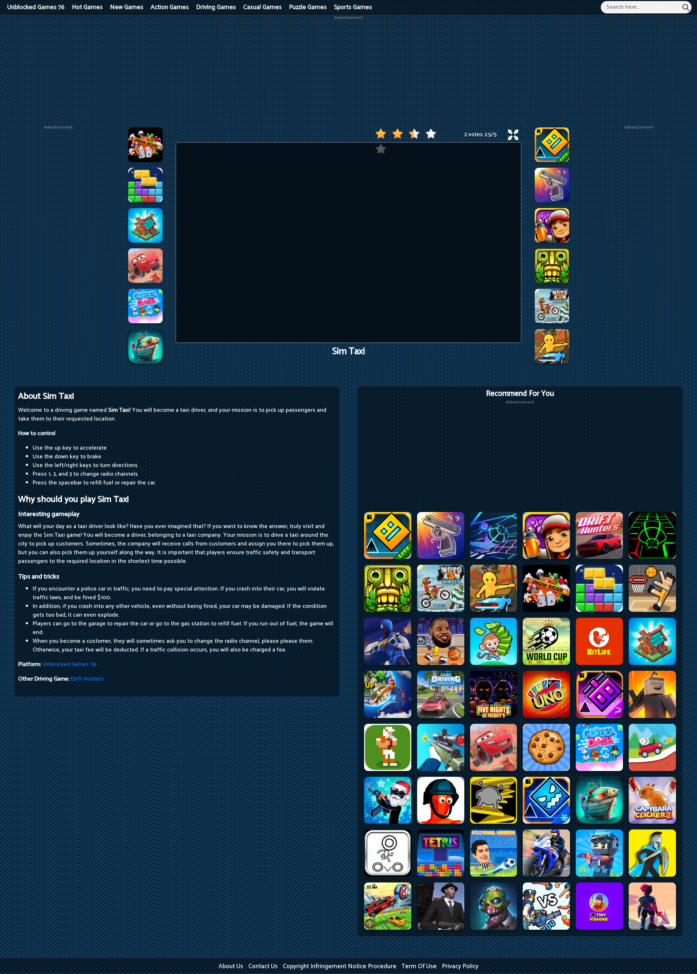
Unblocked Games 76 (36, 7)
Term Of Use (419, 966)
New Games (126, 7)
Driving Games (216, 7)
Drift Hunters (87, 679)
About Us (231, 966)
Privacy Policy (460, 966)
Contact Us (263, 966)
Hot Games (87, 7)
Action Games (170, 7)
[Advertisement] (348, 72)
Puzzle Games (308, 7)
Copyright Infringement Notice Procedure (339, 966)
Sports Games (353, 7)
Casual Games (262, 7)
